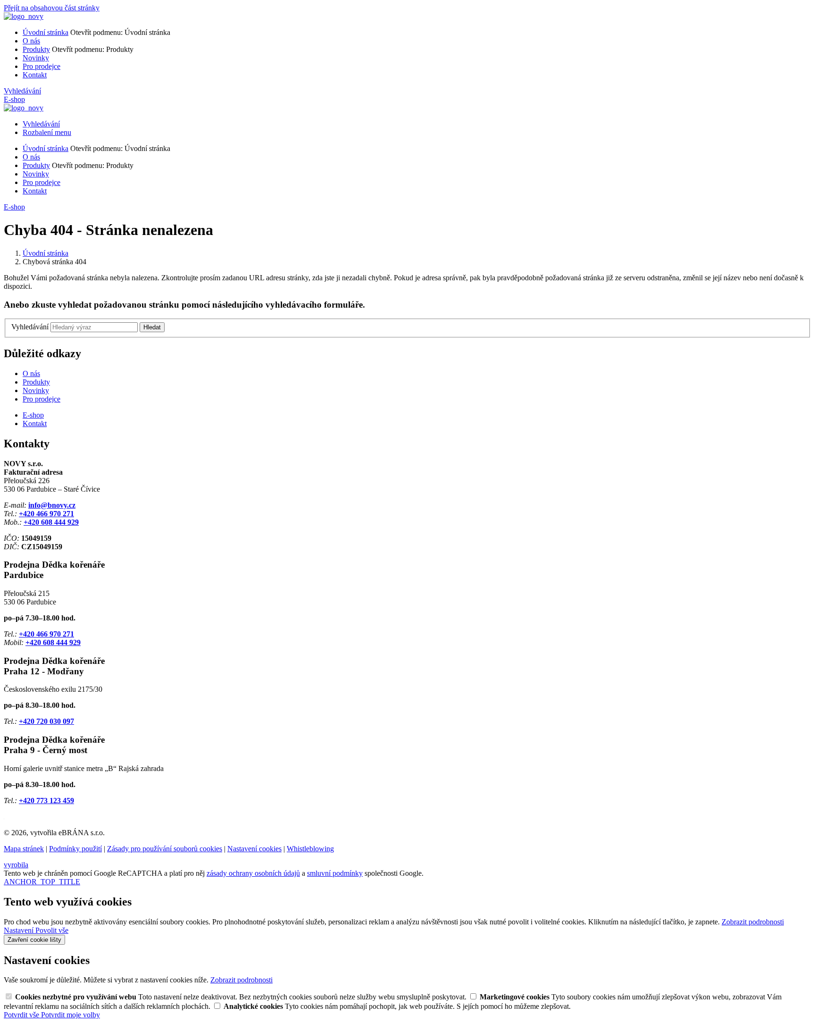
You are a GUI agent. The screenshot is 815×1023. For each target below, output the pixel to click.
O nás (31, 41)
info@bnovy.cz (51, 505)
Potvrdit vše (22, 1015)
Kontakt (35, 75)
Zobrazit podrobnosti (753, 922)
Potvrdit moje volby (70, 1015)
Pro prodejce (41, 66)
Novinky (36, 58)
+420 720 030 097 (46, 721)
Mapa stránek (24, 849)
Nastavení (19, 930)
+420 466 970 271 (46, 514)
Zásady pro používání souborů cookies (164, 849)
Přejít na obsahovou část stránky (52, 8)
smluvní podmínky (335, 873)
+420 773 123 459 (46, 801)
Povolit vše (51, 930)
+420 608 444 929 (51, 522)
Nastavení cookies (254, 849)
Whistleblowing (310, 849)
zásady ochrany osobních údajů (253, 873)
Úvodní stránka (45, 32)
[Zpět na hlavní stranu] (23, 16)
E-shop (14, 99)
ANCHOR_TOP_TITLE (42, 882)
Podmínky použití (75, 849)
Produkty (36, 49)
